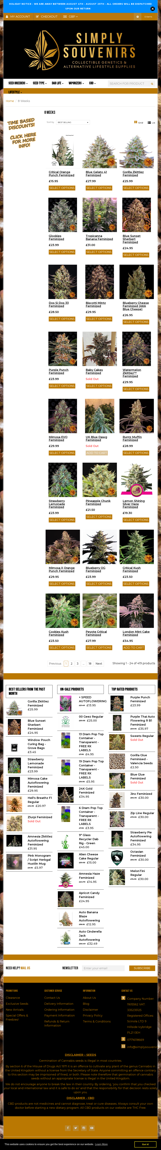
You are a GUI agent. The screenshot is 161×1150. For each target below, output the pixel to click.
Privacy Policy (93, 1015)
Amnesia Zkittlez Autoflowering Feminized (40, 840)
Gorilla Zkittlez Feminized (133, 173)
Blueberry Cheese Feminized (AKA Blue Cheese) (136, 306)
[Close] (152, 8)
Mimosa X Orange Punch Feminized (62, 569)
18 (90, 663)
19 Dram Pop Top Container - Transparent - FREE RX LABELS (91, 769)
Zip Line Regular (142, 813)
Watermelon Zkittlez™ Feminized (132, 373)
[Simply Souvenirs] (80, 50)
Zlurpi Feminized (40, 817)
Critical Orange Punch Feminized (61, 173)
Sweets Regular (142, 736)
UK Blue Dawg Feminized (96, 438)
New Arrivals (15, 1009)
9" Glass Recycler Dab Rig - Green (88, 839)
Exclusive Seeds (17, 1004)
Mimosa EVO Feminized (58, 438)
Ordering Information (59, 1009)
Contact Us (52, 998)
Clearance (13, 998)
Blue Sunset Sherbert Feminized (132, 239)
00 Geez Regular (91, 716)
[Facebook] (68, 1128)
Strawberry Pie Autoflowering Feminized (141, 836)
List (153, 122)
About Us (89, 998)
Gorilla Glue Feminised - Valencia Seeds (141, 759)
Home (10, 101)
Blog (86, 1004)
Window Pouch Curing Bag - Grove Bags (39, 744)
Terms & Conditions (97, 1021)
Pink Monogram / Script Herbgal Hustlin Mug (39, 859)
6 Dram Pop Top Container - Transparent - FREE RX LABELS (91, 816)
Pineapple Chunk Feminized (98, 502)
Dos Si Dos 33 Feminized (59, 304)
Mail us (25, 968)
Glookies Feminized (56, 237)
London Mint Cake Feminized (136, 633)
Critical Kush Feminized (132, 569)
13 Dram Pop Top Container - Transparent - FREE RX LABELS (91, 742)
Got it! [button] (145, 1144)
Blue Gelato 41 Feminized (96, 173)
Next (99, 663)
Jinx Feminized (141, 794)
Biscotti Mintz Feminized (96, 304)
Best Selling (64, 122)
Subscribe (142, 968)
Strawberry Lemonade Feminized (57, 504)
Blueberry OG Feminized (95, 569)
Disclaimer (90, 1009)
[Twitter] (76, 1128)
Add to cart (133, 647)
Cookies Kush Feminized (59, 633)
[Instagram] (84, 1128)
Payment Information (59, 1015)
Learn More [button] (101, 1144)
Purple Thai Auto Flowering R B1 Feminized (142, 720)
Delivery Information (58, 1004)
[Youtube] (92, 1128)
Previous (55, 663)
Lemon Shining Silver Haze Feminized (134, 504)
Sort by (50, 122)
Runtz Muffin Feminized (132, 438)
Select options (62, 188)
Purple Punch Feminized (59, 371)
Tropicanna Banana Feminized (99, 237)
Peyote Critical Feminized (96, 633)
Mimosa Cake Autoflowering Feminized (38, 782)
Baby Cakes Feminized (94, 371)
